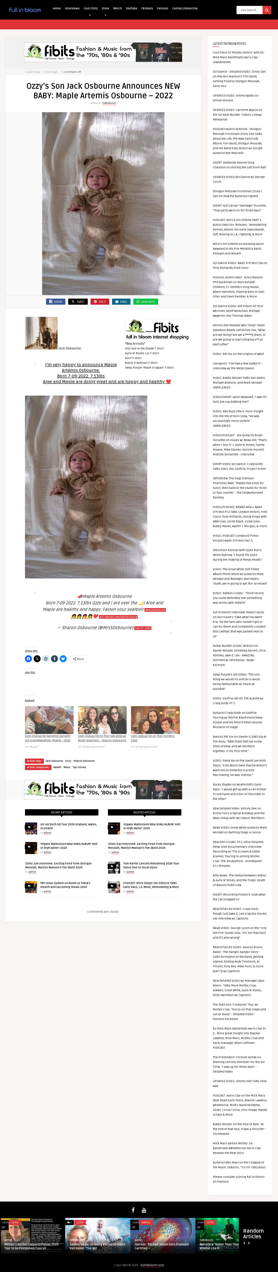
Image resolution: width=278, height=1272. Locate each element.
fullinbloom (109, 103)
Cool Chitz (91, 8)
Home (57, 8)
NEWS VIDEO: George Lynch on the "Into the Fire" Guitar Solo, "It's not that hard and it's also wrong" (240, 932)
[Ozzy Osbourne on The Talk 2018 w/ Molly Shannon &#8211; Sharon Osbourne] (102, 720)
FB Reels (147, 8)
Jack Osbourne (54, 761)
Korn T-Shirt (133, 358)
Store (105, 8)
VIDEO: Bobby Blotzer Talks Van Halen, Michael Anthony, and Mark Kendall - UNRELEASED (239, 382)
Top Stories (79, 767)
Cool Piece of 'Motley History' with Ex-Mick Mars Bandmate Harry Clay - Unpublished (239, 57)
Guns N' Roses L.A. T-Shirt (142, 353)
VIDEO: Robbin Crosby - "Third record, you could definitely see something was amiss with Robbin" (238, 598)
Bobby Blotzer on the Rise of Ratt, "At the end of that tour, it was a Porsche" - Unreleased (239, 1129)
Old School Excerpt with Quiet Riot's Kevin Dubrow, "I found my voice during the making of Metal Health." (238, 555)
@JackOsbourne (155, 610)
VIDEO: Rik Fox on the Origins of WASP (238, 354)
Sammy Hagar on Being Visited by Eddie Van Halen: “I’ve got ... (97, 1246)
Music (66, 767)
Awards (146, 1222)
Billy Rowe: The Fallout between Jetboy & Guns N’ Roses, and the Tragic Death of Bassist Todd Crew (239, 880)
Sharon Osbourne (83, 761)
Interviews (72, 8)
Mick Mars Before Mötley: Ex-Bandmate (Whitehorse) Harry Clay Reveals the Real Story (237, 1148)
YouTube (131, 8)
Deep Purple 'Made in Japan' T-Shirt (149, 367)
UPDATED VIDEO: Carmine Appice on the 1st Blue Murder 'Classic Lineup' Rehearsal (237, 114)
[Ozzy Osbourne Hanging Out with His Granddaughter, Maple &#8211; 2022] (49, 720)
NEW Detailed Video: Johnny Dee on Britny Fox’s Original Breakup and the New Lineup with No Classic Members (239, 813)
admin (47, 832)
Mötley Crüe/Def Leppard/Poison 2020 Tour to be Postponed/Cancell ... (31, 1246)
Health (57, 767)
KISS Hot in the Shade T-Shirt (144, 348)
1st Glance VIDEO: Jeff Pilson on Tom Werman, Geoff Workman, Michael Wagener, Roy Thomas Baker (238, 311)
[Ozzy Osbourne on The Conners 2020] (155, 720)
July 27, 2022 (143, 628)
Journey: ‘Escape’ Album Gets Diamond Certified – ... (162, 1246)
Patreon (162, 8)
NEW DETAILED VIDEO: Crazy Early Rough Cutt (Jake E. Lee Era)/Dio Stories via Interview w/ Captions (240, 913)
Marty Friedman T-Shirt (141, 363)
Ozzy (68, 761)
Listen (14, 1222)
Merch (117, 8)
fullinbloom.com (152, 1265)
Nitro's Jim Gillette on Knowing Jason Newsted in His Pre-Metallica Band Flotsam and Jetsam (238, 248)
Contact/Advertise (185, 8)
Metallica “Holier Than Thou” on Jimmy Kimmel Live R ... (227, 1246)
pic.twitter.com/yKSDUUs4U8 (118, 617)
